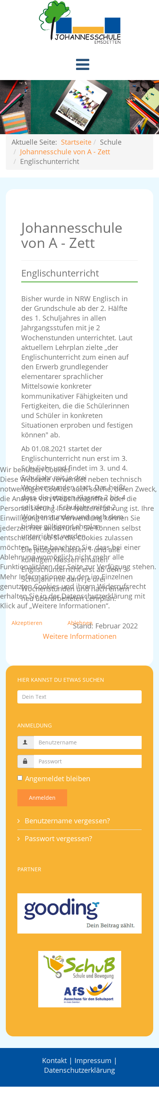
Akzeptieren (27, 622)
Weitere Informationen (80, 636)
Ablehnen (80, 622)
